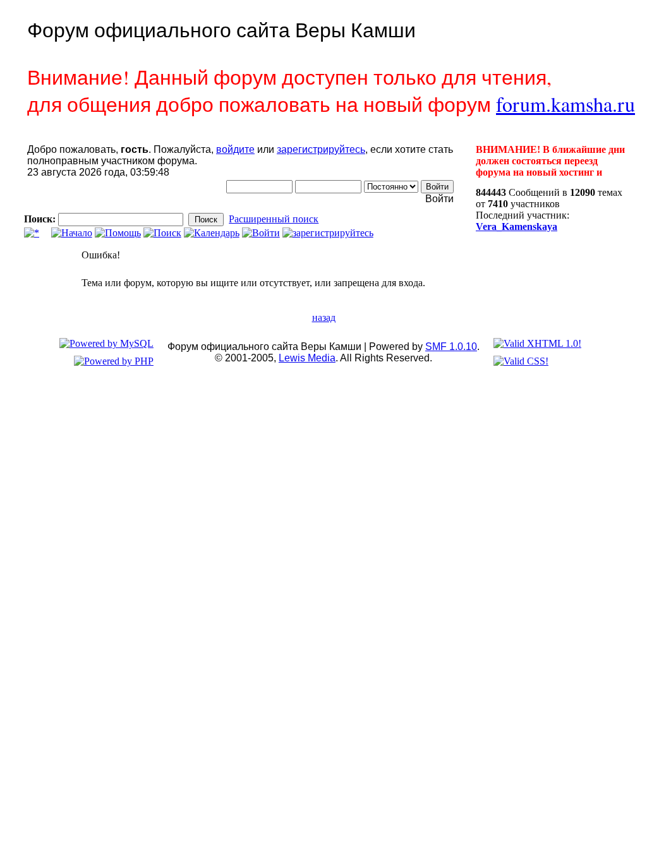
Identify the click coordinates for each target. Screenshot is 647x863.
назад (324, 317)
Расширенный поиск (273, 219)
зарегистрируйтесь (321, 149)
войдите (235, 149)
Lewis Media (307, 358)
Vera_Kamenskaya (516, 226)
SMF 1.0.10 (451, 346)
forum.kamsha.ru (565, 104)
